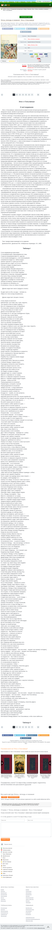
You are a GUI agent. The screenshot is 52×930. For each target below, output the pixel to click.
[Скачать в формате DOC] (46, 57)
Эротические (3, 916)
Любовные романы (6, 850)
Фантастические (4, 911)
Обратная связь (29, 920)
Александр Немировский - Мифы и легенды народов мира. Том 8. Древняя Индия (32, 776)
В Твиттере (19, 28)
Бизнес (4, 865)
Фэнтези (27, 900)
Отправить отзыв (5, 839)
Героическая (28, 891)
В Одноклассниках (44, 28)
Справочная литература (8, 869)
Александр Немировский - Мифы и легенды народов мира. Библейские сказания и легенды (6, 776)
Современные (4, 914)
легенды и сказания (35, 39)
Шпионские (3, 900)
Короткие (3, 909)
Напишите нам (31, 67)
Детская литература (7, 861)
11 (38, 94)
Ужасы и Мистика (30, 899)
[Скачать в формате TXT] (41, 57)
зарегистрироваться (16, 804)
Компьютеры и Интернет (8, 875)
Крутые (2, 897)
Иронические (4, 892)
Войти (40, 1)
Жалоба (24, 66)
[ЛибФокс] (5, 5)
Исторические (4, 894)
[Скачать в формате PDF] (39, 61)
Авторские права (26, 17)
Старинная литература (7, 871)
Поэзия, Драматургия (7, 877)
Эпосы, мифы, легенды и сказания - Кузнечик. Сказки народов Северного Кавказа (19, 776)
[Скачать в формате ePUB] (36, 57)
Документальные (6, 855)
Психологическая (29, 897)
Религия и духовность (7, 867)
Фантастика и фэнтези (7, 848)
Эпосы (29, 39)
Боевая (27, 889)
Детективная (28, 892)
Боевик (2, 889)
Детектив (3, 891)
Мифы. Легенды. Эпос (33, 44)
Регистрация (47, 1)
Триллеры (3, 899)
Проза (4, 857)
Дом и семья (5, 863)
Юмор (4, 873)
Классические (4, 896)
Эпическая (28, 902)
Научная (28, 896)
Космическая (29, 894)
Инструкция (30, 70)
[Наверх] (48, 927)
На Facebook (7, 28)
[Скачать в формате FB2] (31, 57)
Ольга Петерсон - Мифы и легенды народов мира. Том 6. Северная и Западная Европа (45, 776)
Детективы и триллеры (7, 852)
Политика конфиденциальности (33, 919)
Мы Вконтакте (25, 31)
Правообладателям (30, 917)
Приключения (5, 859)
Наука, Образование (7, 854)
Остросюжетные (4, 912)
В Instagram (31, 28)
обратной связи (41, 928)
